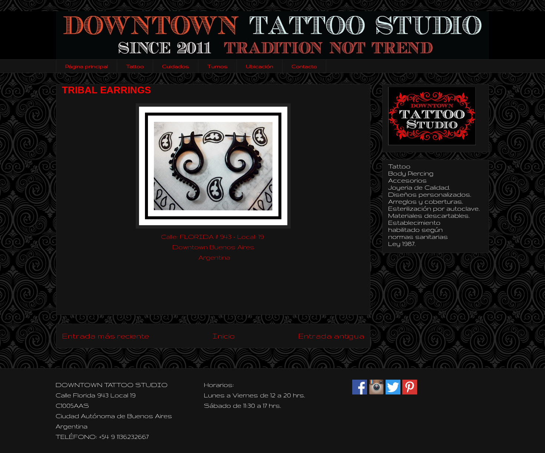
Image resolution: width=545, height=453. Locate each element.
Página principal (86, 66)
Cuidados (175, 66)
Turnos (217, 66)
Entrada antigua (331, 336)
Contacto (304, 66)
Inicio (223, 336)
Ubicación (259, 66)
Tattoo (135, 66)
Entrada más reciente (105, 336)
